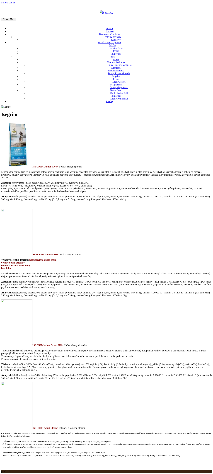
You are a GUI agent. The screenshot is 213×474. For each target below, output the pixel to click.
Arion (116, 59)
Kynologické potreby (109, 34)
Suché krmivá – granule (109, 42)
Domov (109, 28)
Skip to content (8, 2)
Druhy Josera (119, 81)
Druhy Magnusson (119, 87)
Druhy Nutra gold (119, 93)
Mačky (112, 45)
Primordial (116, 53)
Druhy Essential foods (119, 73)
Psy (113, 56)
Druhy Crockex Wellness (119, 65)
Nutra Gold (115, 90)
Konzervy (116, 39)
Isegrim (116, 76)
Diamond (116, 67)
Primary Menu (8, 19)
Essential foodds (116, 70)
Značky (109, 101)
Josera (116, 51)
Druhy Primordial (119, 98)
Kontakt (110, 31)
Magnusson (116, 84)
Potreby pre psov (112, 37)
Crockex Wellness (116, 62)
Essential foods (116, 48)
